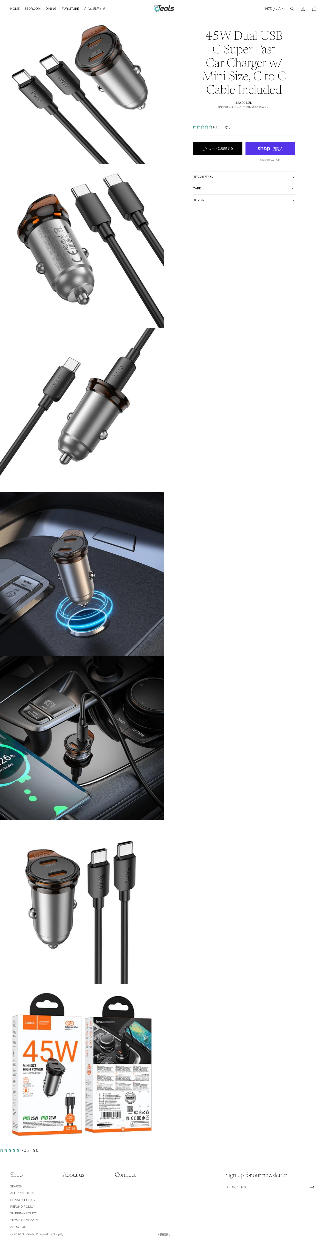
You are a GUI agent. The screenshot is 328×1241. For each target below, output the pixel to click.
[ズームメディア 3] (82, 410)
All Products (22, 1193)
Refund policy (22, 1207)
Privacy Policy (23, 1200)
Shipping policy (23, 1213)
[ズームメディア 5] (82, 738)
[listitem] (94, 9)
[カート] (314, 8)
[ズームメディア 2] (82, 246)
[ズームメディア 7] (82, 1066)
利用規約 (164, 1234)
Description (203, 177)
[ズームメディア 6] (82, 902)
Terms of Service (24, 1220)
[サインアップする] (312, 1187)
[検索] (292, 8)
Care (197, 188)
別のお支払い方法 (270, 159)
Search (16, 1186)
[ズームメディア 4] (82, 574)
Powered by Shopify (49, 1234)
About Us (18, 1227)
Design (198, 200)
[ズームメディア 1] (82, 82)
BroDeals (28, 1234)
